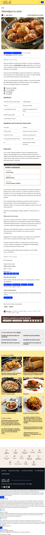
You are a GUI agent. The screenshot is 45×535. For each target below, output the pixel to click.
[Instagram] (38, 320)
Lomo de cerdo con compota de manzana (32, 345)
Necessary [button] (2, 512)
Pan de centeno (9, 171)
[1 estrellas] (4, 273)
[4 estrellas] (14, 273)
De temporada (5, 476)
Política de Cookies (6, 486)
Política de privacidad (19, 486)
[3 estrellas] (10, 273)
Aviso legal (29, 486)
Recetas (3, 472)
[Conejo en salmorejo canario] (11, 406)
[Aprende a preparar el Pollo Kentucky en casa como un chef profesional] (11, 366)
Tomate (10, 306)
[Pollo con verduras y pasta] (11, 387)
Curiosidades (39, 476)
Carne (2, 7)
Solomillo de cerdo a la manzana (10, 344)
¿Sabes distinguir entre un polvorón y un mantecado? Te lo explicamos (32, 436)
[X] (33, 320)
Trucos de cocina (18, 472)
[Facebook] (36, 320)
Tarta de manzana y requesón (12, 182)
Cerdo (5, 306)
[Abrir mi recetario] (41, 2)
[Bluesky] (4, 322)
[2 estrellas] (7, 273)
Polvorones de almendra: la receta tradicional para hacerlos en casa (32, 429)
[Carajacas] (33, 387)
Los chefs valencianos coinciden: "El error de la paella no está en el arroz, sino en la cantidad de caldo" (10, 433)
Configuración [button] (3, 498)
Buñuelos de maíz (9, 177)
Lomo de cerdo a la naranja (8, 341)
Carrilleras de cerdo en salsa (31, 341)
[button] (2, 2)
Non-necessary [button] (3, 520)
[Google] (31, 320)
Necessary (3, 513)
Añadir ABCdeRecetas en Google (34, 15)
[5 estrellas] (17, 273)
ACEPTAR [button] (9, 498)
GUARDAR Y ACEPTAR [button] (5, 529)
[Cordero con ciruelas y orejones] (33, 406)
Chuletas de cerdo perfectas (31, 337)
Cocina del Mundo (37, 472)
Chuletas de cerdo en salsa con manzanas (10, 338)
